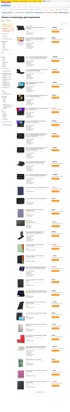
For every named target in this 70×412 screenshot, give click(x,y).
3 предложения (55, 72)
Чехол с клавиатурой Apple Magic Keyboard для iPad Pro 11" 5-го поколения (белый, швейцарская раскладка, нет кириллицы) (36, 135)
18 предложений (56, 226)
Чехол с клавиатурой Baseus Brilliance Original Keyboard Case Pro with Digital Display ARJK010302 (36, 267)
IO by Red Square (30, 12)
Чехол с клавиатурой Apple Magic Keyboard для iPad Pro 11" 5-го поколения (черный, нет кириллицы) (36, 57)
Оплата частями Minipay (19, 12)
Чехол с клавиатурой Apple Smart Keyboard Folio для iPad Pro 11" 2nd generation (36, 121)
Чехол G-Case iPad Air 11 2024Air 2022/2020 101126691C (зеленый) (34, 245)
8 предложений (55, 385)
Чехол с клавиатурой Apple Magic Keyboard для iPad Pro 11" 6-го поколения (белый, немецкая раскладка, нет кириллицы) (36, 148)
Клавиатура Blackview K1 (31, 222)
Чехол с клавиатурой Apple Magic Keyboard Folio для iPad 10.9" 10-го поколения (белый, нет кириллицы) (36, 39)
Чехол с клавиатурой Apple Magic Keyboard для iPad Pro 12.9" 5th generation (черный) (36, 96)
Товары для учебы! (40, 12)
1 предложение (55, 41)
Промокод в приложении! (7, 12)
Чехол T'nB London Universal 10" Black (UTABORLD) (36, 198)
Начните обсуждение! (40, 30)
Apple (56, 12)
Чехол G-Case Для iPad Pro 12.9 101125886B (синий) (36, 187)
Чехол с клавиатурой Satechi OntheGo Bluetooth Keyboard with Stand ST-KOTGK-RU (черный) (36, 162)
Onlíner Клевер (47, 1)
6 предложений (55, 191)
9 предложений (55, 31)
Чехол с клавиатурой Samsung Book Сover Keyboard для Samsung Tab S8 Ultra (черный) (36, 70)
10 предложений (56, 374)
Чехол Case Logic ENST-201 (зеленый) (33, 359)
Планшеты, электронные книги (18, 15)
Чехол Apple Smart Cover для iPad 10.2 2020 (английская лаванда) (35, 210)
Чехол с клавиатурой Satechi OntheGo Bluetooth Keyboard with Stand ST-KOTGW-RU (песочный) (36, 347)
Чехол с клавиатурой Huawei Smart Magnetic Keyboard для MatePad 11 (35, 83)
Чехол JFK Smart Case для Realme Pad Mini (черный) (36, 313)
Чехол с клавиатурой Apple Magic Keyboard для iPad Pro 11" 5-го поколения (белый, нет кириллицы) (36, 175)
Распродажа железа (64, 12)
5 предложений (55, 60)
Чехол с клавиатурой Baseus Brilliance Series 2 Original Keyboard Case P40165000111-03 (35, 232)
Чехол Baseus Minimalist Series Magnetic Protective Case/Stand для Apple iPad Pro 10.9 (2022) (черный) (36, 291)
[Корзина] (68, 5)
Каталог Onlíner (4, 15)
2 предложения (55, 136)
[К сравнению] (15, 37)
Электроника (9, 15)
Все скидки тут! (49, 12)
